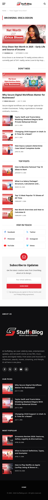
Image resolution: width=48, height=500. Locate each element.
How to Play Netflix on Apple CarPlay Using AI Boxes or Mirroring (27, 467)
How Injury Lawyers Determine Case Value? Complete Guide (28, 147)
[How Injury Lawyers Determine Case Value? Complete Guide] (7, 149)
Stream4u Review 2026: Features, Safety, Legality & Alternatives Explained (29, 439)
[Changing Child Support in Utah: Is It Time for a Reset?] (7, 135)
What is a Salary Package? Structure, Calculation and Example (26, 183)
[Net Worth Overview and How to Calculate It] (7, 213)
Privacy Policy (21, 294)
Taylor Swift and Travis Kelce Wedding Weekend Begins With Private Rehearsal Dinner (29, 119)
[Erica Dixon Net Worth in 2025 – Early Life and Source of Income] (24, 34)
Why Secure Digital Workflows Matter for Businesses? (28, 386)
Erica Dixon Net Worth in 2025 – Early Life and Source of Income (23, 48)
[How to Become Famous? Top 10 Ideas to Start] (7, 170)
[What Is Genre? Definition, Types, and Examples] (7, 454)
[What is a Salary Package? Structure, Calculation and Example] (7, 185)
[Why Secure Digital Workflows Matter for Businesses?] (24, 82)
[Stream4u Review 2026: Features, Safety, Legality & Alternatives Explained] (7, 440)
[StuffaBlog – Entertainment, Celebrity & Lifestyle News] (24, 4)
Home (24, 487)
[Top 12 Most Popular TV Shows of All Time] (7, 199)
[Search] (44, 3)
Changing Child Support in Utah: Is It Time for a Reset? (30, 132)
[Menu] (3, 3)
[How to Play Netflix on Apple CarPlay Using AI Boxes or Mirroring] (7, 468)
